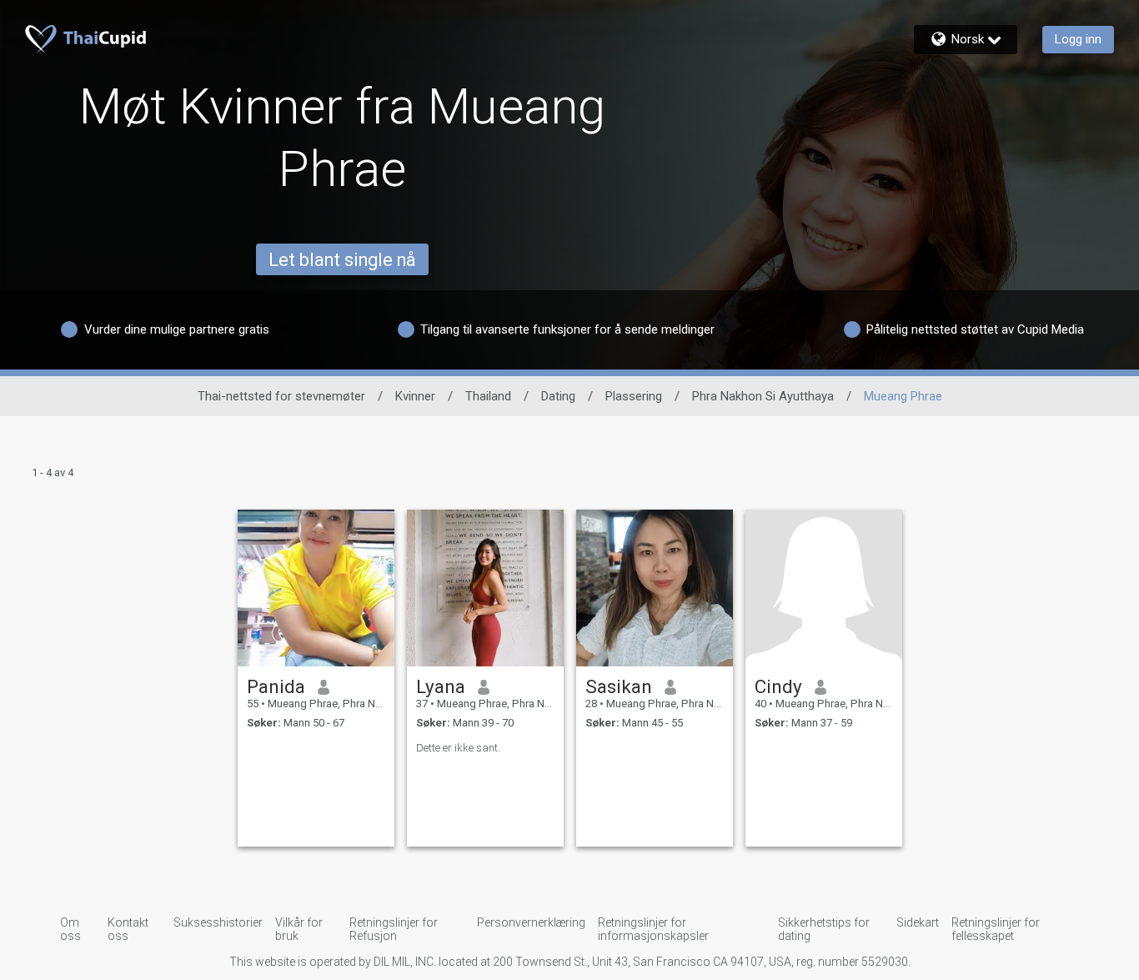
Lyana (440, 686)
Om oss (70, 929)
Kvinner (415, 396)
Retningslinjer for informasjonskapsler (653, 929)
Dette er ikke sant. (458, 747)
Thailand (488, 396)
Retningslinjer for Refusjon (393, 929)
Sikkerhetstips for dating (824, 929)
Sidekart (917, 922)
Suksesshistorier (218, 922)
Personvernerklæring (531, 922)
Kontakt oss (128, 929)
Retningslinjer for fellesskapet (995, 929)
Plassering (633, 396)
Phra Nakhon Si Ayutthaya (763, 396)
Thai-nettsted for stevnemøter (281, 396)
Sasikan (618, 686)
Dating (558, 396)
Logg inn (1078, 39)
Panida (276, 686)
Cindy (778, 686)
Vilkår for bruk (299, 929)
